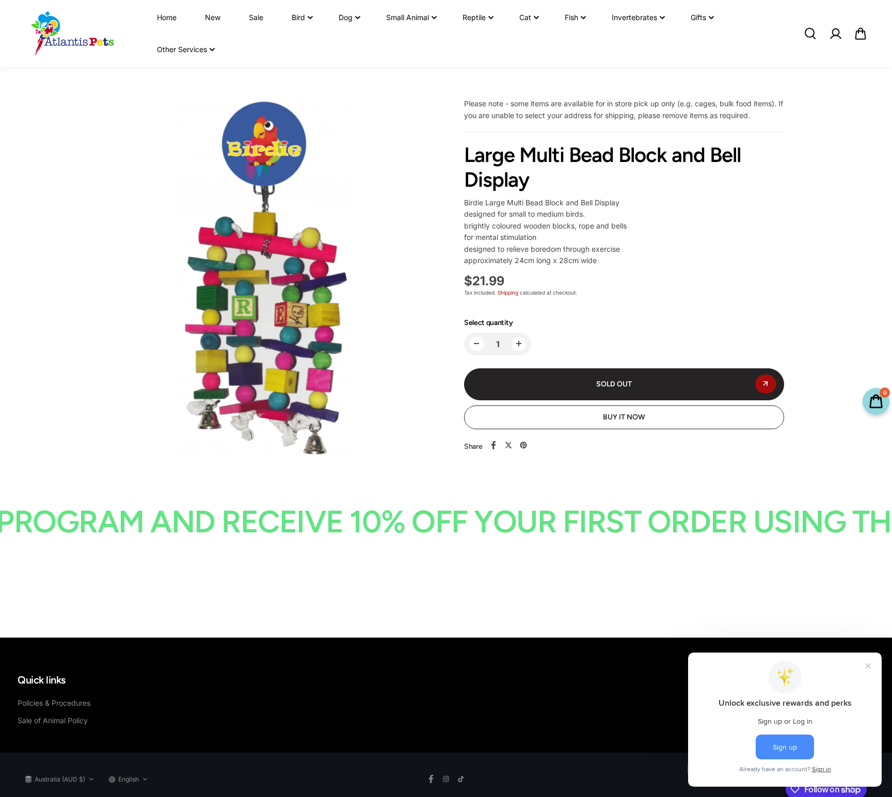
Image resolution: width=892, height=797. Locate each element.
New (212, 17)
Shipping (508, 292)
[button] (860, 33)
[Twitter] (508, 445)
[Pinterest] (523, 445)
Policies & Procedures (54, 702)
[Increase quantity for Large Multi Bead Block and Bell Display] (519, 343)
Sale (256, 17)
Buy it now (624, 416)
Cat (525, 17)
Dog (346, 17)
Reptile (474, 17)
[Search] (810, 33)
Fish (571, 17)
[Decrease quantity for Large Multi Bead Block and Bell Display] (476, 343)
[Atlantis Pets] (71, 33)
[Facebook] (493, 445)
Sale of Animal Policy (53, 720)
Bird (298, 17)
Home (167, 17)
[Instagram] (446, 779)
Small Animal (407, 17)
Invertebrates (634, 17)
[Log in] (835, 33)
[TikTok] (461, 779)
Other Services (182, 49)
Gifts (698, 17)
